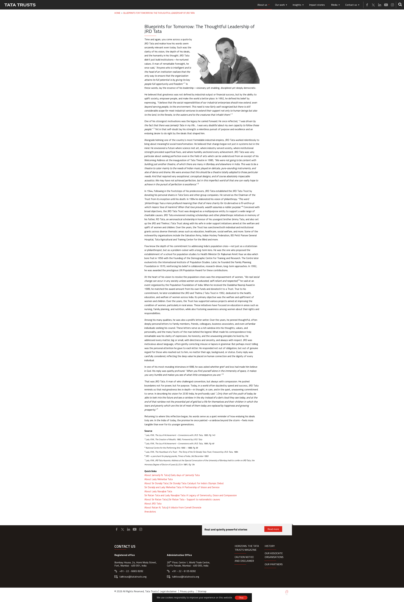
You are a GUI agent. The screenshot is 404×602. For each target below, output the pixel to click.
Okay (241, 597)
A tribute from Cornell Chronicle (184, 507)
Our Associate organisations (274, 555)
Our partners (274, 564)
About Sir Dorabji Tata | (157, 483)
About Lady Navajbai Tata (158, 491)
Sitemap (202, 591)
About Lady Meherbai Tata (158, 479)
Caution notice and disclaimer (244, 559)
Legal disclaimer (168, 591)
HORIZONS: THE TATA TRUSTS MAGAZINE (247, 548)
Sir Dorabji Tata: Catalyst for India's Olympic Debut (197, 483)
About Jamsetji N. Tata (156, 475)
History (270, 546)
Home (117, 13)
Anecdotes (150, 511)
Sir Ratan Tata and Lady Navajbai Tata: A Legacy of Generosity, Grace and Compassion (190, 495)
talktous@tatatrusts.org (133, 576)
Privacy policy (187, 591)
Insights (297, 5)
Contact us (351, 5)
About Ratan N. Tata (155, 507)
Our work (280, 5)
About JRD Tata (152, 503)
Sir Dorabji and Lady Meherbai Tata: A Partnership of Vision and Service (182, 487)
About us (262, 5)
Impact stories (317, 5)
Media (334, 5)
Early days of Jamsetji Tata (185, 475)
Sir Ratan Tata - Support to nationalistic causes (194, 499)
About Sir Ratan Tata (156, 499)
